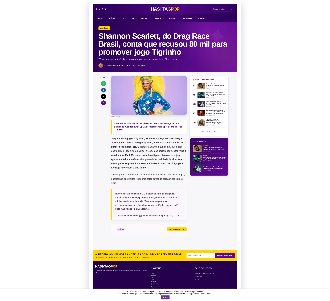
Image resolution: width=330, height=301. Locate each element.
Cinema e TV (158, 18)
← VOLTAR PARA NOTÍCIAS (177, 229)
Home (99, 18)
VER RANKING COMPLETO (209, 131)
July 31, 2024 (171, 215)
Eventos (172, 18)
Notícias (111, 18)
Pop (122, 18)
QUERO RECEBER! (225, 255)
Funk (132, 18)
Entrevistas (187, 18)
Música (200, 18)
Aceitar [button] (165, 297)
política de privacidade (201, 294)
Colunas (143, 18)
